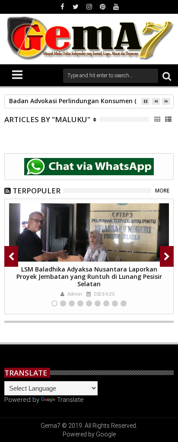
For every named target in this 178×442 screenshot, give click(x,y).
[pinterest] (102, 7)
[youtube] (116, 7)
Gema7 (50, 425)
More (162, 190)
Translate (70, 400)
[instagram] (89, 7)
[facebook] (62, 7)
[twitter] (76, 7)
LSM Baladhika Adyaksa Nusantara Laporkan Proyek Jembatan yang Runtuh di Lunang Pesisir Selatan (89, 276)
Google (106, 434)
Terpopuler (36, 191)
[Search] (167, 76)
